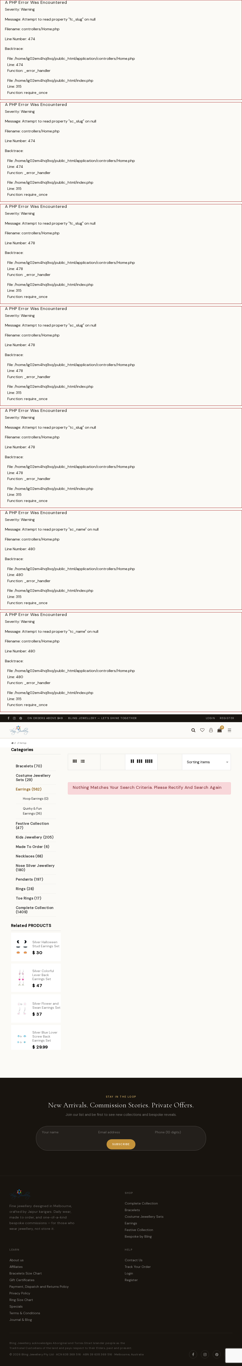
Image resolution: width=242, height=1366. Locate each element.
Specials (16, 1306)
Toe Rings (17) (28, 898)
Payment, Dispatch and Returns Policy (39, 1286)
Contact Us (134, 1260)
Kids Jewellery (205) (34, 837)
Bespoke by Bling (138, 1236)
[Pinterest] (20, 718)
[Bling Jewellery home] (19, 730)
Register (227, 718)
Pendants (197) (29, 879)
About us (16, 1260)
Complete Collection (141, 1203)
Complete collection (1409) (35, 909)
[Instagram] (14, 718)
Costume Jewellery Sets (144, 1216)
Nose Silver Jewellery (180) (35, 867)
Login (210, 718)
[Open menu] (229, 730)
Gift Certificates (22, 1280)
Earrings (23, 743)
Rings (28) (25, 888)
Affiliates (16, 1267)
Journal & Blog (20, 1320)
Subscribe (121, 1144)
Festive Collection (139, 1230)
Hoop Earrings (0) (35, 799)
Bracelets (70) (29, 766)
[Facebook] (9, 718)
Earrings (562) (28, 789)
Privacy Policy (19, 1293)
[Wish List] (202, 730)
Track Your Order (138, 1267)
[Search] (193, 730)
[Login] (211, 730)
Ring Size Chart (21, 1300)
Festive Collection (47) (32, 825)
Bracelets (132, 1210)
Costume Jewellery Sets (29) (33, 777)
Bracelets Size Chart (25, 1273)
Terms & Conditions (24, 1313)
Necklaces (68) (29, 856)
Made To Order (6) (32, 846)
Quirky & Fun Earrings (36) (32, 811)
